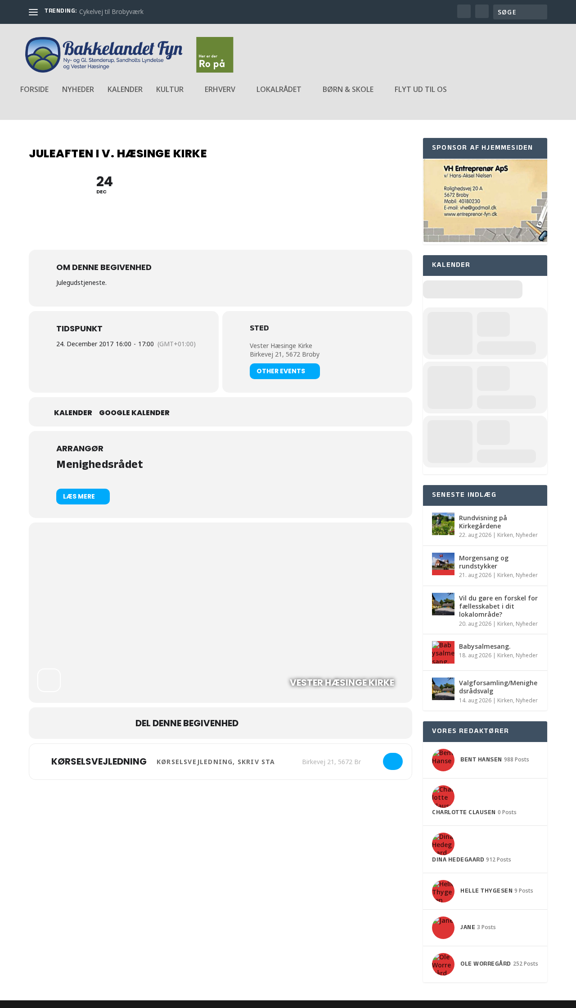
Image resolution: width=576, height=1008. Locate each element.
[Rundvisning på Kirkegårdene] (443, 524)
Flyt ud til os (421, 90)
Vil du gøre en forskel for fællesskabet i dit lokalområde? (498, 606)
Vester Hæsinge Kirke (281, 345)
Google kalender (134, 412)
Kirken (505, 535)
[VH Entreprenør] (485, 239)
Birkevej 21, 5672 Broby (285, 354)
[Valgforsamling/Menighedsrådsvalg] (443, 689)
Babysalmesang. (485, 646)
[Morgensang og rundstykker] (443, 564)
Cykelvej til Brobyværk (111, 11)
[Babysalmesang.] (443, 652)
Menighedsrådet (99, 466)
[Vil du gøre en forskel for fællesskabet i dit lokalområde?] (443, 604)
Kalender (125, 90)
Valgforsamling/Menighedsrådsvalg (498, 686)
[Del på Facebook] (254, 723)
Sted (259, 329)
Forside (34, 90)
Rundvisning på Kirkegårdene (483, 521)
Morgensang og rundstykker (483, 562)
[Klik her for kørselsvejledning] (393, 761)
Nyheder (78, 90)
